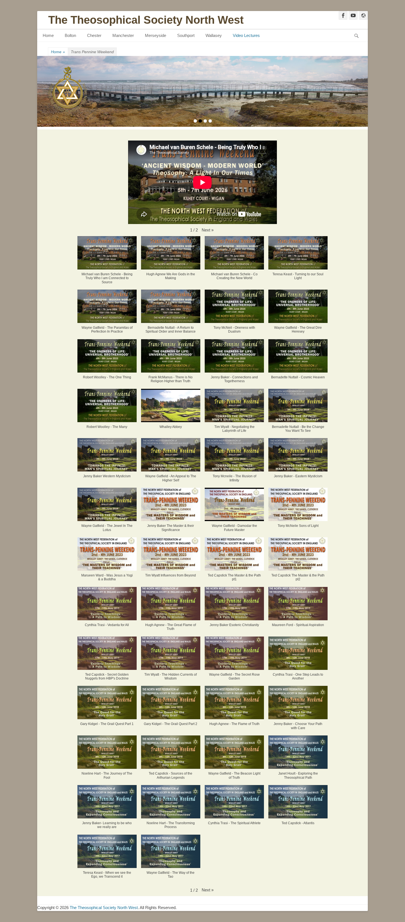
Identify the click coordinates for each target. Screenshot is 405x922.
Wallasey (214, 35)
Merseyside (155, 35)
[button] (207, 230)
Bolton (70, 35)
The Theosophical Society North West (146, 20)
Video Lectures (246, 35)
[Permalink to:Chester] (202, 91)
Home (48, 35)
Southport (186, 35)
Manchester (123, 35)
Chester (94, 35)
